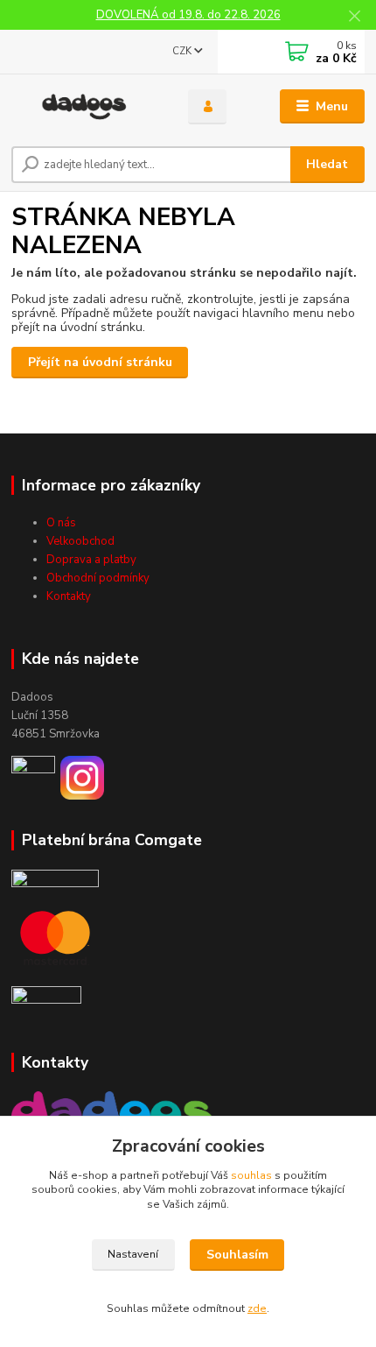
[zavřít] (354, 17)
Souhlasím (237, 1254)
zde (257, 1308)
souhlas (251, 1175)
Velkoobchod (80, 541)
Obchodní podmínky (98, 578)
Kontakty (68, 596)
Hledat (327, 164)
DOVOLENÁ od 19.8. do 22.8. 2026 (188, 15)
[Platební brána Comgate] (55, 878)
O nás (61, 523)
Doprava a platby (91, 560)
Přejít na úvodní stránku (100, 362)
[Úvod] (84, 106)
